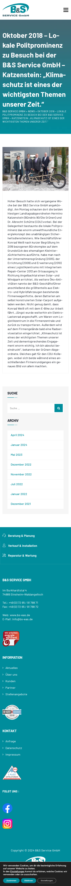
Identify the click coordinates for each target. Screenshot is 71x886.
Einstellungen (17, 871)
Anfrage (10, 741)
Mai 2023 (16, 454)
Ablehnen (28, 880)
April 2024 (17, 435)
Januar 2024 (19, 445)
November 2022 (21, 474)
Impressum (12, 754)
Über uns (11, 674)
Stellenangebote (16, 694)
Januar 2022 (19, 494)
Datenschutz (13, 748)
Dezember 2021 (21, 504)
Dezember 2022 (21, 464)
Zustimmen (11, 880)
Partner (10, 687)
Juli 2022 (17, 484)
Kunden (10, 681)
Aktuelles (11, 668)
